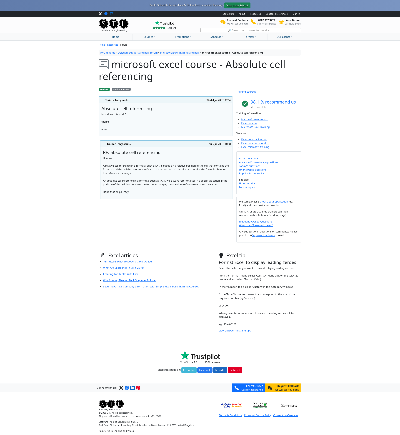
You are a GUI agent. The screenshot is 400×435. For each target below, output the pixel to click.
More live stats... (259, 107)
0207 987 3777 (254, 386)
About (242, 13)
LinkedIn (220, 370)
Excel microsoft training (255, 147)
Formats (250, 37)
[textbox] (251, 30)
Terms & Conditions (230, 415)
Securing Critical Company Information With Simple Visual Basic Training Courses (151, 286)
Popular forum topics (251, 173)
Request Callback (288, 386)
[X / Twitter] (100, 14)
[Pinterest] (138, 388)
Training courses (246, 91)
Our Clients (283, 37)
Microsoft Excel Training (255, 127)
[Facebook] (106, 14)
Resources (255, 13)
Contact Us (228, 13)
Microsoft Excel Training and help (180, 52)
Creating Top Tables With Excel (121, 274)
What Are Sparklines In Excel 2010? (123, 267)
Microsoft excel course (254, 119)
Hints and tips (247, 183)
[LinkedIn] (111, 14)
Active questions (248, 158)
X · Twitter (189, 370)
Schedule (215, 37)
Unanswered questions (253, 169)
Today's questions (249, 166)
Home (115, 37)
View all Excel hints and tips (235, 330)
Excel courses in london (255, 143)
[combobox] (250, 30)
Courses (148, 37)
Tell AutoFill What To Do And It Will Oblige (127, 261)
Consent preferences (277, 13)
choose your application (274, 201)
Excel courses (249, 123)
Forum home (107, 52)
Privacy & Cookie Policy (257, 415)
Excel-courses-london (254, 139)
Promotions (182, 37)
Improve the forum (263, 235)
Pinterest (235, 370)
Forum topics (247, 187)
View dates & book (237, 5)
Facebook (205, 370)
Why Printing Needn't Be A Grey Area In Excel (129, 280)
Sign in (296, 13)
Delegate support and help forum (138, 52)
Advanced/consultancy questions (258, 162)
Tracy (118, 100)
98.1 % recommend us (273, 102)
